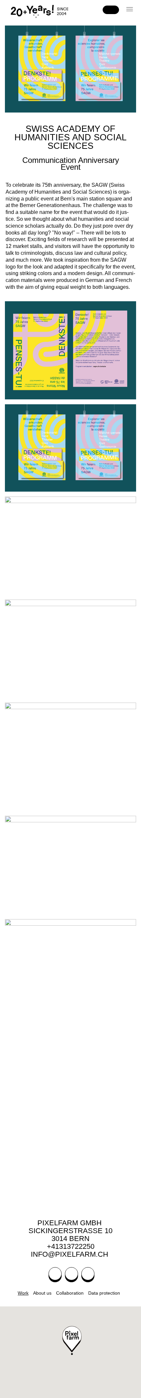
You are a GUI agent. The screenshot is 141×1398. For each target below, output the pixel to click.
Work (23, 1293)
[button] (130, 9)
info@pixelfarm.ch (70, 1254)
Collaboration (70, 1293)
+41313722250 (70, 1246)
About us (42, 1293)
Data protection (104, 1293)
